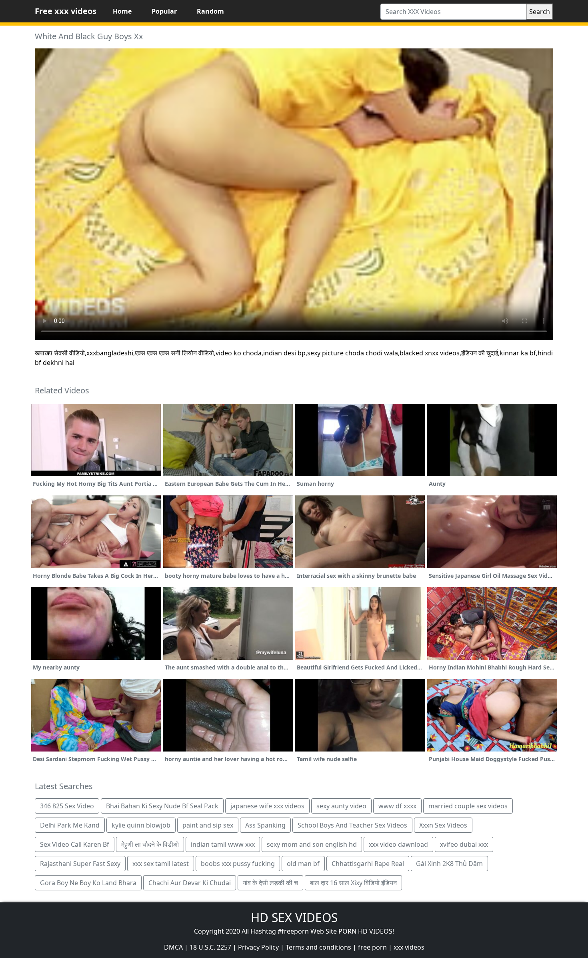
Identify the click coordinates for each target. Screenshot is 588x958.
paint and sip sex (207, 825)
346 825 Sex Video (67, 806)
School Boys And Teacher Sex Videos (352, 825)
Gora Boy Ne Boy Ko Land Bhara (88, 882)
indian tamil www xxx (223, 844)
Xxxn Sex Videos (443, 825)
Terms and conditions (318, 947)
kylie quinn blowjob (141, 825)
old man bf (303, 863)
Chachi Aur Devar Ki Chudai (189, 882)
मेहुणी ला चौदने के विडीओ (150, 844)
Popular (164, 11)
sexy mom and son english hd (312, 844)
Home (122, 11)
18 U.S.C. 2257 (210, 947)
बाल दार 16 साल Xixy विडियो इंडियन (353, 882)
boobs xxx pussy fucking (238, 863)
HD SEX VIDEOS (294, 917)
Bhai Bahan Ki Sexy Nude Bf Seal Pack (162, 806)
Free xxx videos (65, 11)
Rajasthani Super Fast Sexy (80, 863)
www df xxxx (397, 806)
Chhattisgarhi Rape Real (368, 863)
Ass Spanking (265, 825)
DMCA (173, 947)
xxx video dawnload (398, 844)
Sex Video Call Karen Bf (74, 844)
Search (539, 11)
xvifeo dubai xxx (464, 844)
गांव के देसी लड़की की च (270, 882)
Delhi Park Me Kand (70, 825)
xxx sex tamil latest (160, 863)
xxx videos (409, 947)
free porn (372, 947)
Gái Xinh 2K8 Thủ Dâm (449, 863)
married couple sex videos (468, 806)
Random (210, 11)
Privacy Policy (258, 947)
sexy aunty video (341, 806)
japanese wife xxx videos (267, 806)
